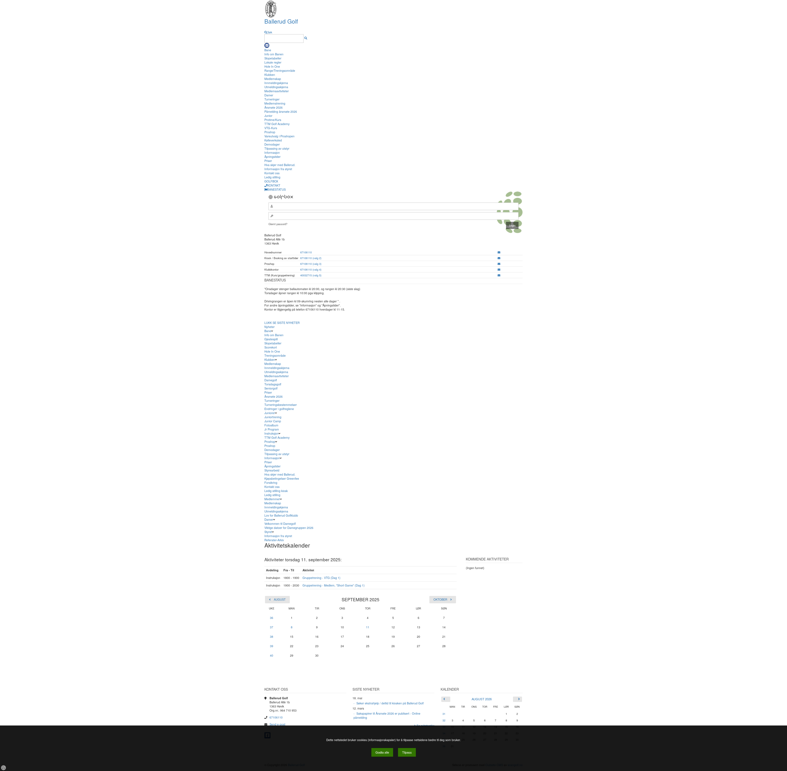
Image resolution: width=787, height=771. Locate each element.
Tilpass (407, 752)
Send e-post (277, 724)
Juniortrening (273, 417)
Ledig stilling (272, 177)
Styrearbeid (271, 470)
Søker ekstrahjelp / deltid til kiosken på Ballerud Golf (390, 703)
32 (443, 720)
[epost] (499, 252)
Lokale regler (272, 62)
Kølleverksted (273, 140)
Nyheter (269, 327)
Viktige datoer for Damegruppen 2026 (288, 528)
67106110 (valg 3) (310, 264)
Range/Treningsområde (279, 70)
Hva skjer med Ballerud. (279, 165)
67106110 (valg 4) (310, 269)
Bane (267, 50)
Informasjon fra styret (278, 169)
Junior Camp (272, 421)
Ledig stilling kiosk (276, 491)
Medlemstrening (274, 103)
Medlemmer (272, 499)
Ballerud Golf (281, 21)
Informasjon (272, 152)
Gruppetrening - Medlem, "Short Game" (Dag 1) (334, 585)
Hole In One (272, 66)
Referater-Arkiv (274, 540)
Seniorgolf (270, 388)
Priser (268, 161)
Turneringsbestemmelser (280, 405)
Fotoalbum (271, 425)
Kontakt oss (272, 173)
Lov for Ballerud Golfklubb (281, 515)
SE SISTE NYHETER (286, 323)
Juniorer (269, 413)
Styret (268, 532)
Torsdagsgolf (272, 384)
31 (443, 714)
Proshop (269, 132)
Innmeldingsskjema (276, 368)
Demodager (272, 144)
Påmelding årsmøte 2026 (280, 111)
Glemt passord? (277, 224)
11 (367, 627)
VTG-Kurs (270, 128)
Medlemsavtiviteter (276, 91)
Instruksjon (271, 433)
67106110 (306, 252)
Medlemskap (272, 79)
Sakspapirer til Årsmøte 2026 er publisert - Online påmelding (387, 715)
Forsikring (270, 483)
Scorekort (270, 347)
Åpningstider (272, 157)
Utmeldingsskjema (276, 87)
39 (271, 646)
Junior (268, 116)
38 (271, 636)
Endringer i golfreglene (279, 409)
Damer (268, 95)
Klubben (269, 75)
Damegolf (270, 380)
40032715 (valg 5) (310, 275)
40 (271, 655)
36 (271, 618)
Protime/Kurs (272, 120)
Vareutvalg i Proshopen (279, 136)
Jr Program (271, 429)
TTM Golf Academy (277, 124)
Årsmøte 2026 (273, 107)
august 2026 (482, 699)
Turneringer (272, 99)
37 (271, 627)
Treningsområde (275, 355)
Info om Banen (273, 54)
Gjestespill (271, 339)
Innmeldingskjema (276, 83)
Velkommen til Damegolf (280, 524)
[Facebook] (266, 45)
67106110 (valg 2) (310, 258)
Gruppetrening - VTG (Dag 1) (321, 578)
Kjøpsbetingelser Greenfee (281, 478)
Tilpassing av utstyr (276, 148)
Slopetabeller (272, 58)
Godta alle (382, 752)
